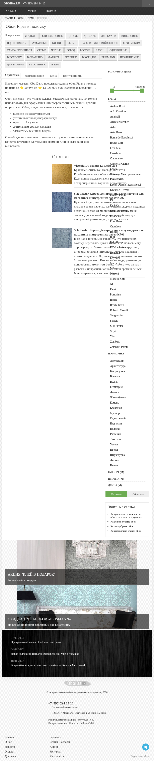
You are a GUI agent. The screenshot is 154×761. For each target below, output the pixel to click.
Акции (54, 746)
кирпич (57, 42)
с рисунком (131, 42)
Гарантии (55, 737)
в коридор (89, 57)
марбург (54, 57)
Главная (9, 737)
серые (41, 50)
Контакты (55, 751)
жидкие (30, 35)
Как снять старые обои (123, 521)
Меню (32, 10)
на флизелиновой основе (99, 42)
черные (56, 50)
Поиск (50, 10)
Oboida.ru (12, 3)
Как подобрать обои (122, 526)
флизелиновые (52, 35)
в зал (55, 64)
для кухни (108, 35)
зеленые (71, 57)
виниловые (129, 35)
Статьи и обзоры (60, 741)
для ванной (15, 64)
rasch (100, 50)
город (71, 50)
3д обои (73, 35)
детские (90, 35)
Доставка (10, 756)
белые (72, 42)
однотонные (118, 50)
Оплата (9, 751)
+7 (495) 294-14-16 (34, 3)
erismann (108, 57)
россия (85, 50)
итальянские (129, 57)
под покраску (16, 42)
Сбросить (138, 494)
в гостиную (37, 64)
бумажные (39, 42)
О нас (8, 741)
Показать (116, 494)
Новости (10, 746)
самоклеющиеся (19, 50)
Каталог (12, 10)
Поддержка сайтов (140, 756)
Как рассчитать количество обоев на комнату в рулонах (126, 515)
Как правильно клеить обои (125, 530)
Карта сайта (57, 756)
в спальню (35, 57)
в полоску (14, 57)
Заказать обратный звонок (65, 707)
